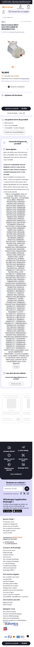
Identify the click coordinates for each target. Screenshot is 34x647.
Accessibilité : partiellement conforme (15, 597)
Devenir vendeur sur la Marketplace (14, 620)
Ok (27, 489)
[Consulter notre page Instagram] (28, 494)
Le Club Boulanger (9, 563)
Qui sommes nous (9, 550)
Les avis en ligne (8, 592)
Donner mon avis (16, 384)
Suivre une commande (10, 526)
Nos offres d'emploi (9, 612)
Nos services (7, 557)
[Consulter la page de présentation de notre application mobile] (7, 511)
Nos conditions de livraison (11, 528)
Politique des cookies (10, 588)
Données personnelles (10, 584)
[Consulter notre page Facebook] (21, 494)
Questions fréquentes (10, 524)
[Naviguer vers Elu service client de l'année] (16, 629)
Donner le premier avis (16, 32)
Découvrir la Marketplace (11, 618)
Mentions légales (8, 581)
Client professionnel (9, 568)
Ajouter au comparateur (17, 86)
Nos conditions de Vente (11, 577)
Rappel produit (8, 602)
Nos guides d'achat (9, 531)
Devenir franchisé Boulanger (12, 614)
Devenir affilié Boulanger (11, 616)
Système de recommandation (13, 590)
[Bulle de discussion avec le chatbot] (28, 636)
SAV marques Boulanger (11, 561)
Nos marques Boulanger (11, 559)
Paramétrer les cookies (10, 586)
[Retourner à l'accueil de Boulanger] (7, 7)
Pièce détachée (8, 17)
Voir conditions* (16, 474)
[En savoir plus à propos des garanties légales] (24, 113)
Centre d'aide (7, 533)
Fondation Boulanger (10, 566)
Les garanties (7, 579)
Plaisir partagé (7, 553)
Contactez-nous (8, 522)
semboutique (25, 78)
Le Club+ (16, 76)
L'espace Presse (8, 555)
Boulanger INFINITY (9, 570)
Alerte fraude (7, 605)
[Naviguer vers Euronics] (16, 624)
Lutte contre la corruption (11, 594)
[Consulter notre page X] (24, 494)
